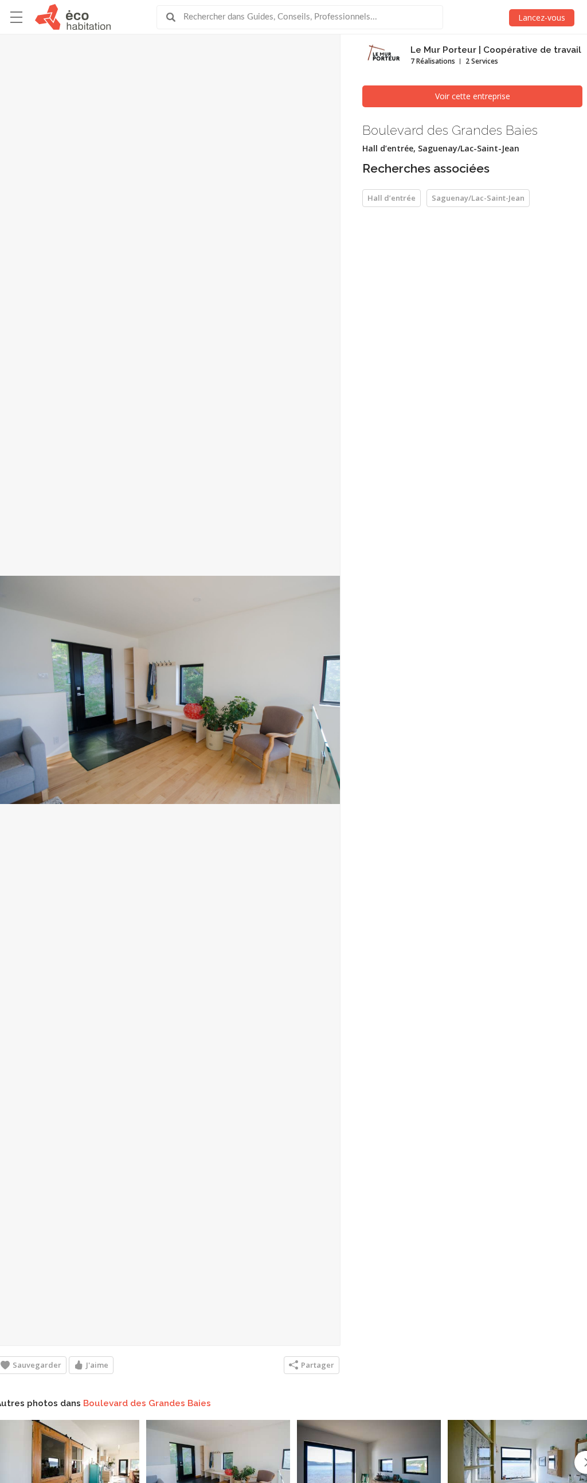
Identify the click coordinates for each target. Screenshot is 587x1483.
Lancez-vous (541, 17)
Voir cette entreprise (472, 96)
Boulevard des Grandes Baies (147, 1403)
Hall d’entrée (391, 198)
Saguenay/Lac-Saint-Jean (478, 198)
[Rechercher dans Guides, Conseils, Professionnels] (174, 17)
